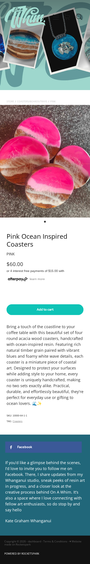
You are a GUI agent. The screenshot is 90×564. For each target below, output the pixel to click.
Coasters (17, 421)
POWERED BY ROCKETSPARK (21, 553)
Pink (53, 101)
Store (10, 101)
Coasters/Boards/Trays (32, 101)
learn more (37, 279)
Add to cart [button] (45, 309)
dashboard (34, 541)
